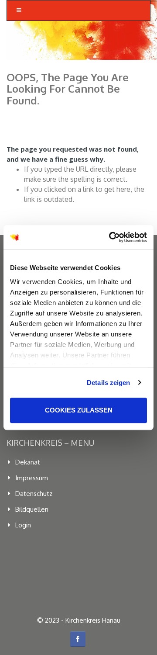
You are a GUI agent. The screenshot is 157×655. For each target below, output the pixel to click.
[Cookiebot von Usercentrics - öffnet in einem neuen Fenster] (111, 237)
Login (23, 525)
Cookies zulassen (79, 410)
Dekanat (27, 462)
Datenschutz (33, 493)
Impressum (31, 478)
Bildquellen (31, 509)
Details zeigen (108, 382)
